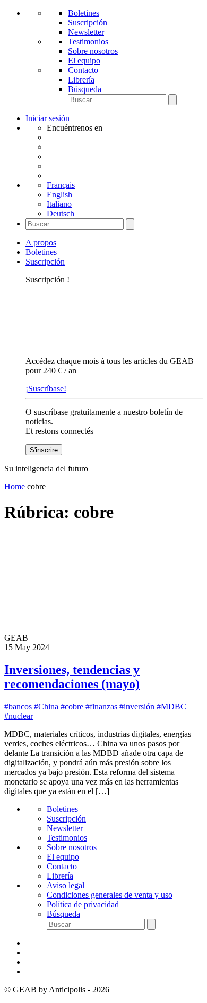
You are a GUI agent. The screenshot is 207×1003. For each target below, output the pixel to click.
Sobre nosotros (93, 51)
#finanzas (101, 706)
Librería (81, 79)
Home (14, 486)
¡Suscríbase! (45, 388)
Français (61, 184)
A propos (40, 242)
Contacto (83, 70)
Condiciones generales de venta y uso (109, 894)
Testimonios (88, 41)
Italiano (59, 203)
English (59, 194)
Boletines (83, 12)
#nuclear (18, 716)
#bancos (18, 706)
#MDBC (171, 706)
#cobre (72, 706)
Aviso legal (65, 885)
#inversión (136, 706)
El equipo (84, 60)
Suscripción (87, 22)
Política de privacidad (83, 904)
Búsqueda (84, 89)
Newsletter (86, 32)
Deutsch (60, 213)
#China (46, 706)
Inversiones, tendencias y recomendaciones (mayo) (72, 677)
